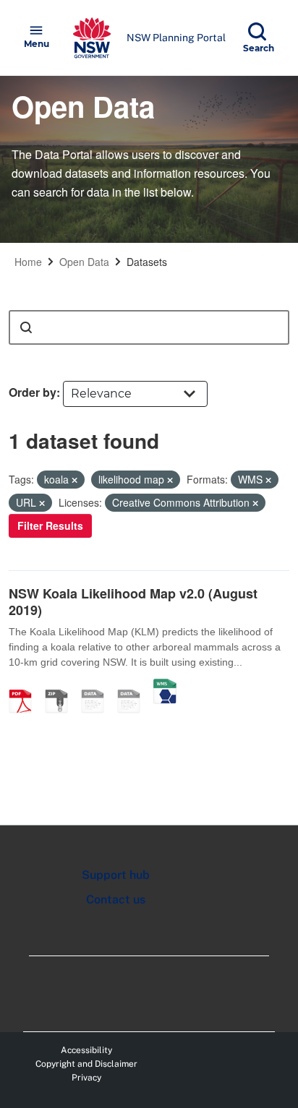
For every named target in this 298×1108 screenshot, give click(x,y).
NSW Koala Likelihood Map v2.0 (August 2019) (133, 601)
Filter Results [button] (50, 525)
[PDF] (25, 686)
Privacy (86, 1078)
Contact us (115, 899)
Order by (32, 392)
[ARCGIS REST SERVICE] (133, 686)
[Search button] (26, 327)
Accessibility (86, 1050)
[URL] (97, 686)
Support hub (116, 875)
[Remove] (74, 480)
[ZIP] (61, 686)
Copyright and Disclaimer (86, 1064)
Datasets (147, 261)
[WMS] (164, 686)
